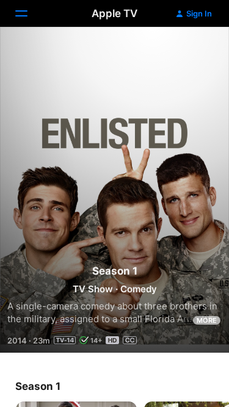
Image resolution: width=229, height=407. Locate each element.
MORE (207, 320)
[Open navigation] (28, 13)
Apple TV (114, 13)
